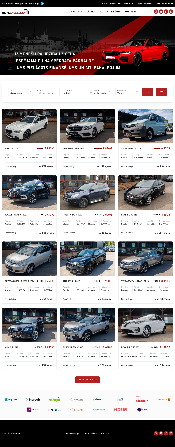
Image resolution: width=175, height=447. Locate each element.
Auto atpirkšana (110, 11)
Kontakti (130, 11)
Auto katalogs (73, 11)
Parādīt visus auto (87, 379)
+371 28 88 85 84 (164, 3)
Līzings (91, 11)
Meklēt (161, 92)
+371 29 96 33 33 (126, 3)
